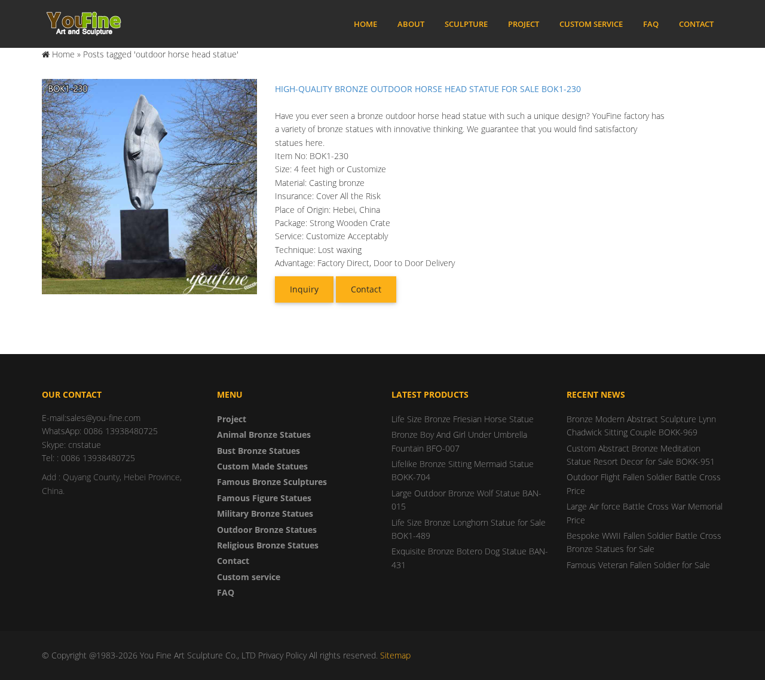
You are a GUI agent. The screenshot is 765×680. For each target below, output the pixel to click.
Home (365, 24)
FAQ (651, 24)
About (410, 24)
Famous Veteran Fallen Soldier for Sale (638, 565)
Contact (696, 24)
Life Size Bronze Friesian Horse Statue (462, 419)
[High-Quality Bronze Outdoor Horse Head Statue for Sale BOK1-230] (149, 185)
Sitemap (395, 655)
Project (523, 24)
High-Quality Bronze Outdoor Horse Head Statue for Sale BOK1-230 (428, 88)
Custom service (591, 24)
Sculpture (466, 24)
